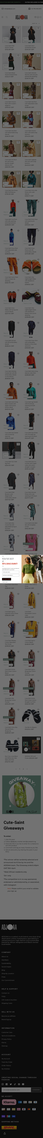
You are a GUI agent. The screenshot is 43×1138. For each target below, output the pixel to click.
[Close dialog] (42, 556)
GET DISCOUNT (6, 579)
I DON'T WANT (5, 581)
